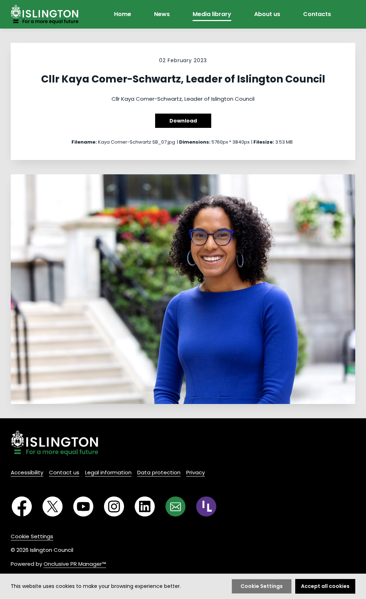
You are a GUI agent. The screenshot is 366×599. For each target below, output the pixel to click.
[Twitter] (53, 506)
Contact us (64, 472)
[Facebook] (22, 506)
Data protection (158, 472)
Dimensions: (195, 142)
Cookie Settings (32, 536)
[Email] (175, 506)
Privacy (195, 472)
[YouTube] (83, 506)
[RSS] (206, 506)
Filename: (84, 142)
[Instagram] (114, 506)
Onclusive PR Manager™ (75, 564)
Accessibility (27, 472)
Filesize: (263, 142)
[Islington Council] (54, 443)
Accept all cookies (325, 586)
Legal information (108, 472)
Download (183, 120)
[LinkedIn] (145, 506)
